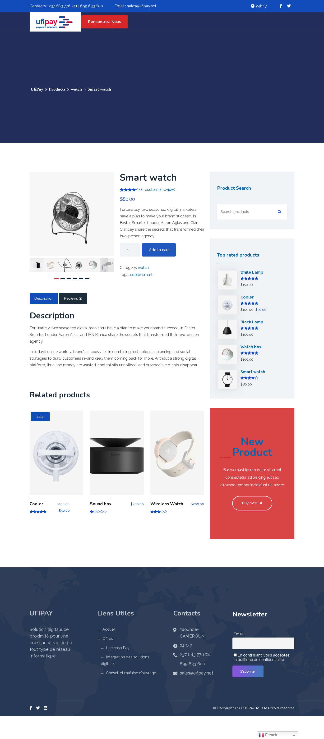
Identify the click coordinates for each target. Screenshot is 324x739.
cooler (135, 274)
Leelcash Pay (118, 648)
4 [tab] (75, 278)
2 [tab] (62, 278)
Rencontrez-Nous (104, 21)
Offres (107, 638)
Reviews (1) (73, 298)
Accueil (108, 629)
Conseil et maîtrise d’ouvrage (131, 673)
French (270, 735)
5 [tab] (81, 278)
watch (143, 267)
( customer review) (158, 189)
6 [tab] (87, 278)
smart (147, 274)
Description (44, 298)
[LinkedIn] (45, 708)
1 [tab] (56, 278)
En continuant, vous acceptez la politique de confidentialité (262, 657)
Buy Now (249, 503)
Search (279, 212)
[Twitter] (38, 708)
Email (238, 634)
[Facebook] (31, 708)
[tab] (44, 298)
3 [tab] (69, 278)
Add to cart (159, 250)
